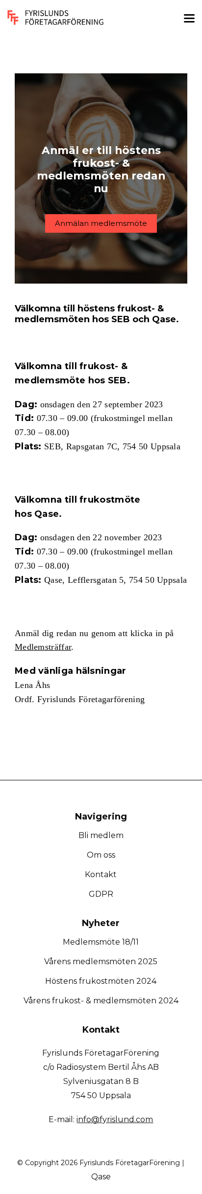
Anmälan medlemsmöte (101, 223)
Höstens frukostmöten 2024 (100, 981)
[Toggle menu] (189, 19)
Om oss (101, 855)
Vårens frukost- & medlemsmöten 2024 (101, 1000)
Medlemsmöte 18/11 (101, 942)
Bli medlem (101, 835)
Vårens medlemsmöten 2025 (100, 961)
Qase (101, 1176)
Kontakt (101, 874)
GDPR (101, 894)
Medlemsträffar (43, 647)
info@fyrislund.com (114, 1119)
